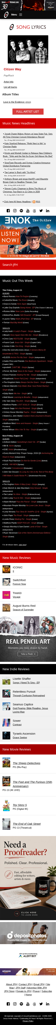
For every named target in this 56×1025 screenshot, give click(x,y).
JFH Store (9, 991)
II (13, 571)
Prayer (36, 991)
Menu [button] (14, 14)
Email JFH (39, 984)
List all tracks (10, 87)
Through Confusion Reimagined (29, 695)
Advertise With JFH (37, 988)
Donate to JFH (23, 991)
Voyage (16, 597)
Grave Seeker (20, 737)
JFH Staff (20, 988)
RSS (38, 201)
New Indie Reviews (16, 669)
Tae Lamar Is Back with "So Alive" (20, 172)
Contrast (17, 724)
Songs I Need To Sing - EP (26, 682)
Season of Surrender (23, 609)
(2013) (17, 102)
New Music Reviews (16, 558)
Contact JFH (25, 984)
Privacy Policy (28, 1021)
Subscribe (47, 991)
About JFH (11, 984)
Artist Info (8, 81)
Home (29, 994)
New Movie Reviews (16, 749)
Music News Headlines (18, 123)
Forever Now (19, 584)
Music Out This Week (17, 281)
